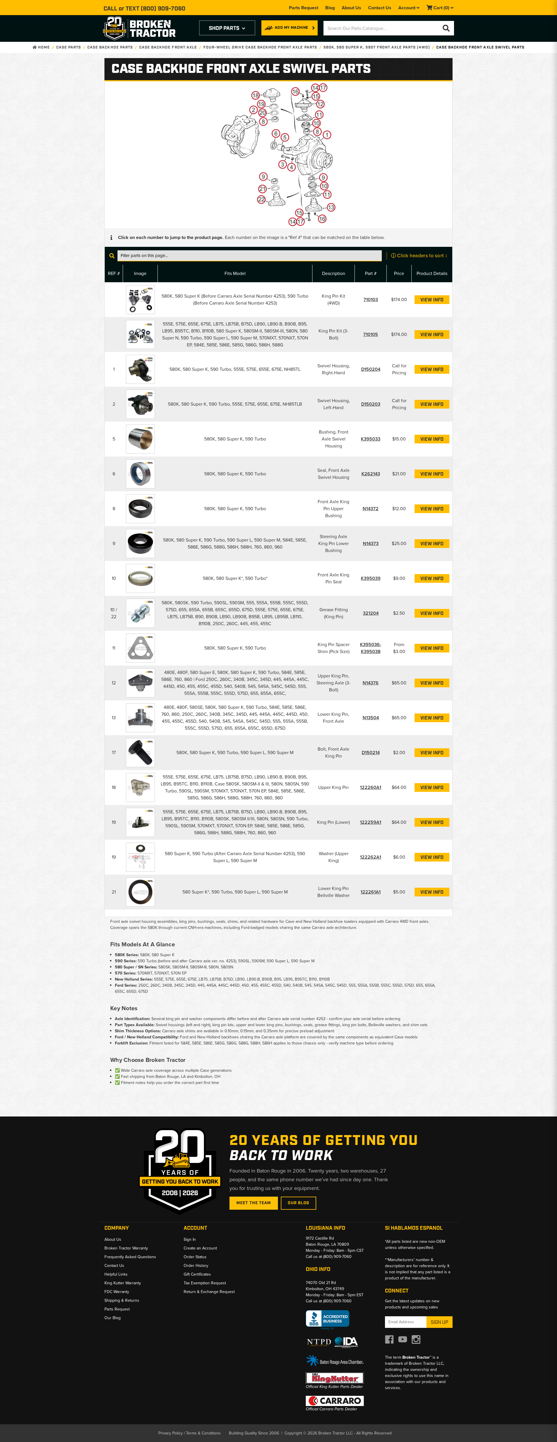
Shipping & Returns (121, 1300)
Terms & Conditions (203, 1433)
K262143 (370, 473)
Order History (196, 1266)
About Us (351, 7)
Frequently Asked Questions (130, 1257)
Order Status (195, 1257)
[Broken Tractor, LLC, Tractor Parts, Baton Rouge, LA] (327, 1320)
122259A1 (370, 822)
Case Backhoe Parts (110, 47)
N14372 (371, 508)
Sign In (190, 1239)
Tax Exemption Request (205, 1283)
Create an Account (200, 1248)
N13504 (371, 717)
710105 (370, 334)
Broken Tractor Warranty (126, 1248)
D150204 (370, 369)
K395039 (371, 578)
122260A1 (370, 787)
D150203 (370, 404)
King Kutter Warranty (122, 1283)
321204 (371, 613)
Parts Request (303, 7)
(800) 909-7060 (163, 8)
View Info (432, 300)
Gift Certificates (197, 1274)
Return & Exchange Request (209, 1292)
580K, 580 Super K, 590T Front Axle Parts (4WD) (376, 47)
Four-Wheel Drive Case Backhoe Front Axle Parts (260, 47)
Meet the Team (253, 1203)
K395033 (370, 439)
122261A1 (371, 892)
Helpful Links (116, 1274)
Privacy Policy (170, 1433)
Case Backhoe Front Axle (168, 47)
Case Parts (68, 47)
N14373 (371, 543)
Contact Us (379, 7)
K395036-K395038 (370, 648)
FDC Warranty (116, 1292)
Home (43, 47)
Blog (330, 7)
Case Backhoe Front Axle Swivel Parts (480, 47)
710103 (371, 299)
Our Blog (298, 1203)
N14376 (371, 682)
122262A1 (370, 857)
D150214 (371, 752)
